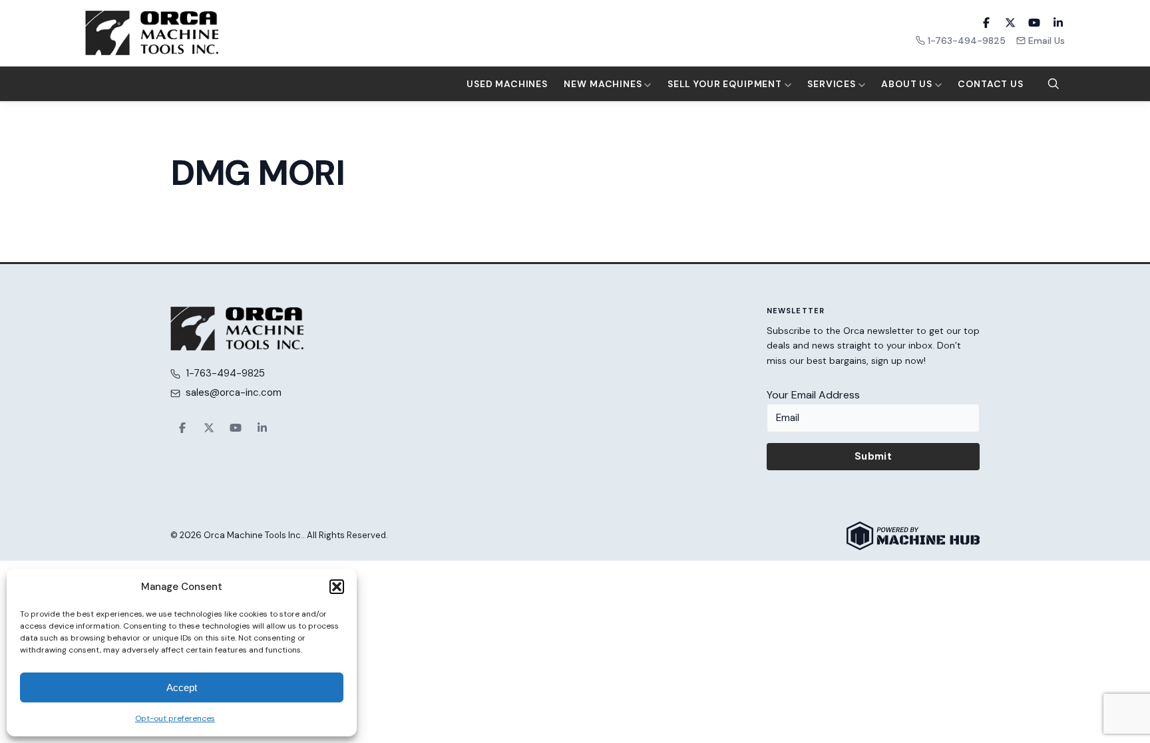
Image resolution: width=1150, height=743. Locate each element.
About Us (908, 84)
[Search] (1053, 84)
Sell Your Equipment (726, 84)
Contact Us (990, 84)
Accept (181, 687)
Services (833, 84)
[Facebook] (986, 22)
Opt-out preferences (175, 718)
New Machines (604, 84)
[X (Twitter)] (1010, 22)
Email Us (1046, 41)
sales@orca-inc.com (234, 392)
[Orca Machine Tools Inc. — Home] (151, 33)
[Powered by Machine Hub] (913, 535)
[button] (336, 586)
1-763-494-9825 (967, 41)
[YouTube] (1034, 22)
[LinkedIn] (1058, 22)
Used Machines (507, 84)
